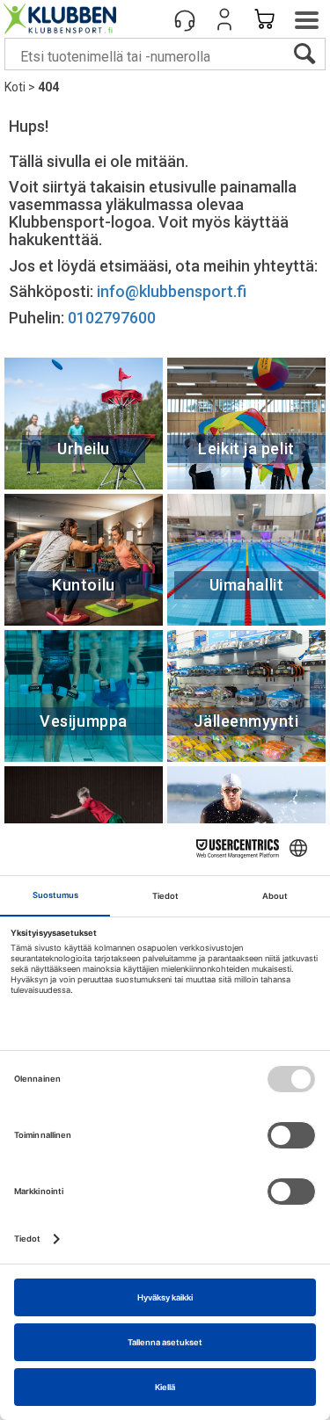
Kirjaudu (224, 19)
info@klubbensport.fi (173, 291)
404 (48, 87)
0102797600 (112, 317)
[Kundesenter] (185, 19)
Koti (15, 87)
